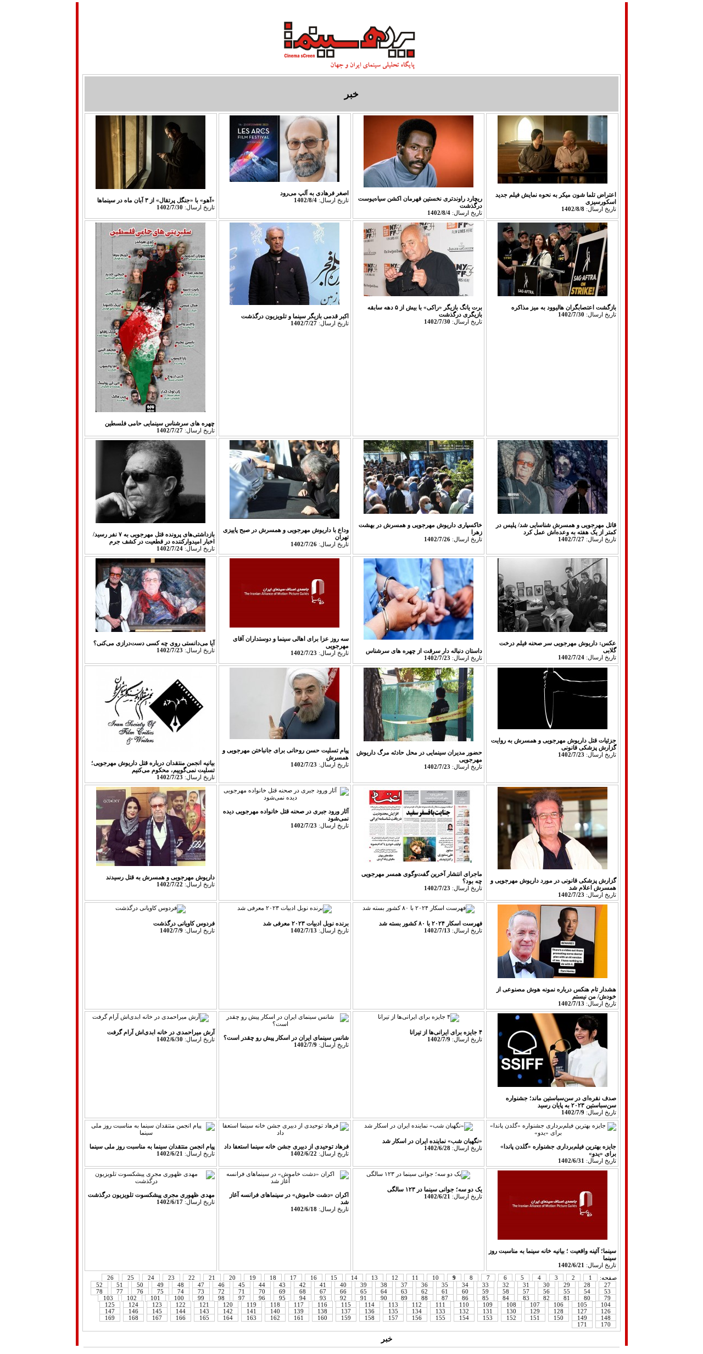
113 (393, 1304)
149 (582, 1317)
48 (180, 1284)
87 (445, 1298)
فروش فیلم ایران (495, 1338)
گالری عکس (191, 1338)
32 (506, 1284)
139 (299, 1311)
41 (323, 1284)
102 (132, 1298)
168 (133, 1317)
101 (155, 1298)
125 (110, 1304)
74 (180, 1291)
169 (110, 1317)
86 (465, 1298)
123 (157, 1304)
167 (157, 1317)
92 (343, 1298)
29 (567, 1284)
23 (171, 1277)
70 (262, 1291)
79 (607, 1298)
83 (526, 1298)
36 (424, 1284)
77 (119, 1291)
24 (151, 1277)
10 (435, 1277)
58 (506, 1291)
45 (241, 1284)
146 (133, 1311)
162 (275, 1317)
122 (181, 1304)
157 (393, 1317)
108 (511, 1304)
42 (302, 1284)
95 (282, 1298)
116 (322, 1304)
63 (404, 1291)
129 (535, 1311)
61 (445, 1291)
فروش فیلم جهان (427, 1338)
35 (445, 1284)
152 (511, 1317)
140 (275, 1311)
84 (506, 1298)
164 (228, 1317)
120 (228, 1304)
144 (181, 1311)
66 (343, 1291)
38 (384, 1284)
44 (262, 1284)
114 (370, 1304)
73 (201, 1291)
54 (587, 1291)
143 (204, 1311)
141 (251, 1311)
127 (582, 1311)
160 (322, 1317)
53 (607, 1291)
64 (384, 1291)
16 (313, 1277)
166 (181, 1317)
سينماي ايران (144, 9)
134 (417, 1311)
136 (370, 1311)
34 (465, 1284)
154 (464, 1317)
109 (488, 1304)
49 (160, 1284)
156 (417, 1317)
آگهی (94, 1338)
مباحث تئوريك (501, 9)
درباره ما (101, 9)
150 (558, 1317)
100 (179, 1298)
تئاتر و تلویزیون (350, 1338)
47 (201, 1284)
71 (241, 1291)
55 (567, 1291)
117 (299, 1304)
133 (440, 1311)
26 (110, 1277)
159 (346, 1317)
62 (424, 1291)
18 (273, 1277)
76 (140, 1291)
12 (395, 1277)
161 (299, 1317)
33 (485, 1284)
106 (558, 1304)
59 (485, 1291)
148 (606, 1317)
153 (488, 1317)
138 (322, 1311)
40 (343, 1284)
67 (323, 1291)
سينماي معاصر (250, 9)
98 (221, 1298)
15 (334, 1277)
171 (582, 1324)
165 (204, 1317)
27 (607, 1284)
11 (415, 1277)
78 (99, 1291)
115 (346, 1304)
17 (293, 1277)
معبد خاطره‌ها (361, 9)
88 (424, 1298)
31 (526, 1284)
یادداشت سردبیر (135, 1338)
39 (363, 1284)
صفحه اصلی (594, 9)
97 (241, 1298)
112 (417, 1304)
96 (262, 1298)
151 (535, 1317)
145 (157, 1311)
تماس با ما (549, 9)
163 (251, 1317)
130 (511, 1311)
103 (108, 1298)
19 (252, 1277)
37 (404, 1284)
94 (302, 1298)
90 (384, 1298)
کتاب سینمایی (294, 1338)
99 (201, 1298)
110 (464, 1304)
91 (363, 1298)
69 (282, 1291)
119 (251, 1304)
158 (370, 1317)
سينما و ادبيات (307, 9)
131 (488, 1311)
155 (440, 1317)
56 (546, 1291)
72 (221, 1291)
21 (212, 1277)
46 (221, 1284)
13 (374, 1277)
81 (567, 1298)
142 (228, 1311)
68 (302, 1291)
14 (354, 1277)
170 (606, 1324)
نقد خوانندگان (241, 1338)
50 (140, 1284)
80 (587, 1298)
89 (404, 1298)
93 (323, 1298)
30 (546, 1284)
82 (546, 1298)
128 (558, 1311)
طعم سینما (410, 9)
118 (275, 1304)
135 (393, 1311)
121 (204, 1304)
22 (191, 1277)
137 (346, 1311)
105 (582, 1304)
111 (440, 1304)
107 (535, 1304)
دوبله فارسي (195, 9)
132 (464, 1311)
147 (110, 1311)
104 (606, 1304)
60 (465, 1291)
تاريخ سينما (452, 9)
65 (363, 1291)
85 (485, 1298)
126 (606, 1311)
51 (119, 1284)
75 (160, 1291)
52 (99, 1284)
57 (526, 1291)
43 (282, 1284)
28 (587, 1284)
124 (133, 1304)
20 (232, 1277)
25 (130, 1277)
